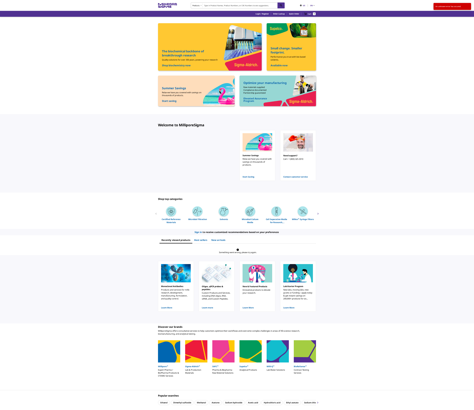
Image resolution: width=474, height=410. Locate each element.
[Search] (281, 5)
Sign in (198, 232)
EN (311, 5)
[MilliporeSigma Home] (167, 5)
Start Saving (248, 176)
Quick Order (294, 14)
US (304, 5)
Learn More (166, 307)
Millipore (163, 366)
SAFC (215, 366)
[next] (318, 214)
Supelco (243, 366)
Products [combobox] (196, 5)
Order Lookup (279, 14)
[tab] (175, 240)
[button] (262, 14)
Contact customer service (295, 176)
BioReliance (300, 366)
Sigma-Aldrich (192, 366)
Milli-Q (270, 366)
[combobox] (238, 5)
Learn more (207, 307)
